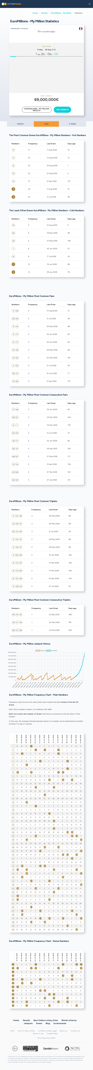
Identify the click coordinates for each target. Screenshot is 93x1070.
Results (44, 13)
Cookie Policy (52, 1033)
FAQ (12, 1031)
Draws (39, 1023)
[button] (89, 4)
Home (35, 13)
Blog (48, 1023)
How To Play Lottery (26, 1031)
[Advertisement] (46, 75)
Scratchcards (59, 1023)
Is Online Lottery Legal (47, 1031)
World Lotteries (69, 1020)
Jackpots (28, 1023)
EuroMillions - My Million (61, 13)
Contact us (75, 1031)
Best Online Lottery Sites (46, 1020)
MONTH (20, 124)
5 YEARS (72, 124)
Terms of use (38, 1033)
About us (63, 1031)
